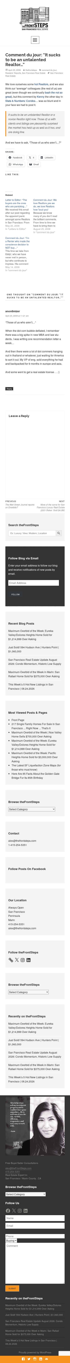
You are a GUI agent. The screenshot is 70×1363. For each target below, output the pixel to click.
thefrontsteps (31, 70)
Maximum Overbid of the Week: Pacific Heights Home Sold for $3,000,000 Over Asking (35, 757)
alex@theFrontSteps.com (18, 1168)
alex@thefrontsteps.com (22, 841)
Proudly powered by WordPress (35, 1352)
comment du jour (49, 70)
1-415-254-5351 (17, 845)
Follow (15, 594)
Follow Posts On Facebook (27, 869)
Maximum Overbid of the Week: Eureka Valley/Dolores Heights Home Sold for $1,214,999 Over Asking (30, 635)
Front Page (18, 720)
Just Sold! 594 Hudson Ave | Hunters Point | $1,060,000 (34, 1314)
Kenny (40, 96)
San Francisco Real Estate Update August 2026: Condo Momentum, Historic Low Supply (34, 1322)
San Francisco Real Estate (33, 73)
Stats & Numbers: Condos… (21, 101)
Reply (9, 388)
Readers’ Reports (13, 73)
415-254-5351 (16, 924)
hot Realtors (41, 84)
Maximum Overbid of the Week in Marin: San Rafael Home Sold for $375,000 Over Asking (32, 1332)
